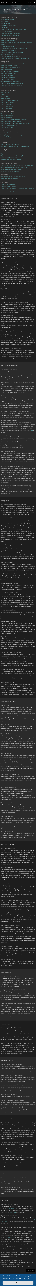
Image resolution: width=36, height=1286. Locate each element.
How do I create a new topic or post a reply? (12, 64)
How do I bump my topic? (7, 87)
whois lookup (11, 1237)
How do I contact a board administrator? (11, 192)
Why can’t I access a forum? (8, 75)
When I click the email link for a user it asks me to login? (15, 58)
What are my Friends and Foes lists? (10, 144)
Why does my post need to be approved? (11, 85)
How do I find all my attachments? (9, 178)
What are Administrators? (7, 114)
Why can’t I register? (6, 23)
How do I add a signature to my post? (10, 67)
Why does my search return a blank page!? (12, 156)
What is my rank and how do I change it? (11, 56)
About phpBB (12, 1212)
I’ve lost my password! (6, 31)
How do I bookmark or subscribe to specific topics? (14, 167)
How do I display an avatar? (8, 54)
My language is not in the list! (8, 50)
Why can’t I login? (5, 27)
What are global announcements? (9, 100)
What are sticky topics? (7, 104)
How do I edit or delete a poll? (8, 73)
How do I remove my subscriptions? (10, 171)
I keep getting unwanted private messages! (12, 135)
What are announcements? (8, 102)
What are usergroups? (6, 117)
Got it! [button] (18, 1283)
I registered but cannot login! (8, 25)
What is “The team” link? (7, 127)
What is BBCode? (5, 92)
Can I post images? (5, 98)
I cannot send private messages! (9, 133)
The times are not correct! (7, 46)
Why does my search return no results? (11, 154)
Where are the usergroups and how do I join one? (14, 119)
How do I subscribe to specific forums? (11, 169)
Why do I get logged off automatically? (10, 33)
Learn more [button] (26, 1278)
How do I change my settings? (8, 40)
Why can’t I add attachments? (8, 77)
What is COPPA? (5, 21)
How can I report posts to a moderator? (11, 81)
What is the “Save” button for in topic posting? (13, 83)
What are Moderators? (6, 115)
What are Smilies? (5, 96)
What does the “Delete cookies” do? (10, 35)
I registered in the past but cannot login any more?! (14, 29)
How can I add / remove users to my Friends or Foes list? (15, 146)
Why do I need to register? (7, 19)
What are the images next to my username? (12, 52)
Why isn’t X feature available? (8, 186)
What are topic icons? (6, 108)
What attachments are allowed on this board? (13, 176)
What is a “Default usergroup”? (9, 125)
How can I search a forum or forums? (10, 152)
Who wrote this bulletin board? (9, 184)
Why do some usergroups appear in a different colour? (15, 123)
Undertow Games (7, 2)
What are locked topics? (7, 106)
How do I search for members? (9, 158)
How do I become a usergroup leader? (11, 121)
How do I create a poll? (6, 69)
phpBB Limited (10, 1208)
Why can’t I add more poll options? (10, 71)
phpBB (31, 430)
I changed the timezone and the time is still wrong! (14, 48)
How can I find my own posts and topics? (11, 159)
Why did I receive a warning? (8, 79)
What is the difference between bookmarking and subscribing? (17, 165)
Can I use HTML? (5, 94)
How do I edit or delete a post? (9, 65)
